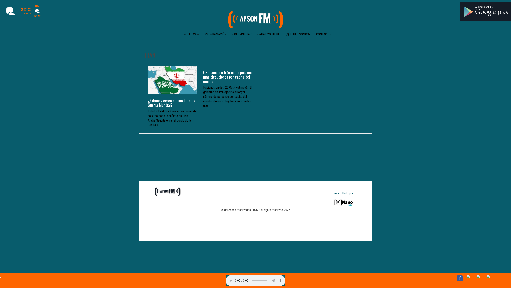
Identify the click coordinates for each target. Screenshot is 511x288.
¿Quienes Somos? (298, 34)
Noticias (190, 34)
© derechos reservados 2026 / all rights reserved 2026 (255, 210)
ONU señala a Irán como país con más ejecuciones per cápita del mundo (228, 76)
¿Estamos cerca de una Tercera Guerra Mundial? (172, 102)
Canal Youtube (268, 34)
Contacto (323, 34)
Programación (215, 34)
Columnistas (242, 34)
